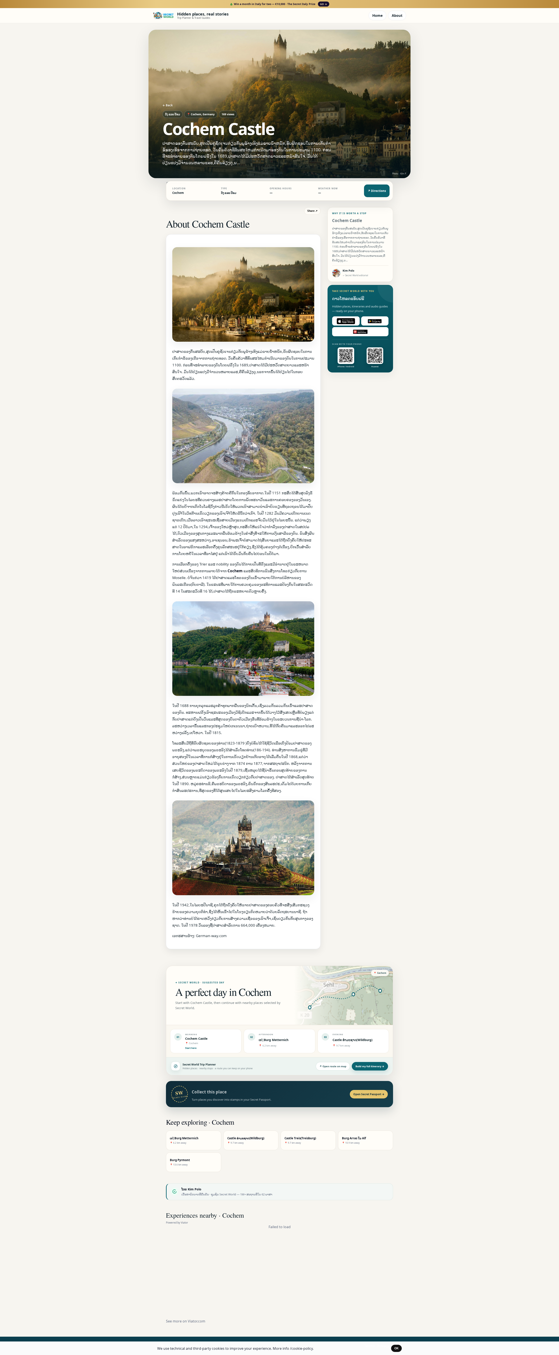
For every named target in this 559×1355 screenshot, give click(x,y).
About (397, 15)
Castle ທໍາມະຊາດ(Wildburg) (353, 1040)
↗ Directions (377, 191)
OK (396, 1348)
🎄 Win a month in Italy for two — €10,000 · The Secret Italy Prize (278, 4)
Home (377, 15)
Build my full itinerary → (369, 1066)
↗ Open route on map (332, 1066)
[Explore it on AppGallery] (360, 331)
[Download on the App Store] (346, 321)
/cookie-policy (301, 1348)
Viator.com (196, 1321)
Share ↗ (312, 210)
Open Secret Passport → (368, 1094)
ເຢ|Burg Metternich (273, 1040)
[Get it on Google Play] (375, 321)
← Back (167, 105)
